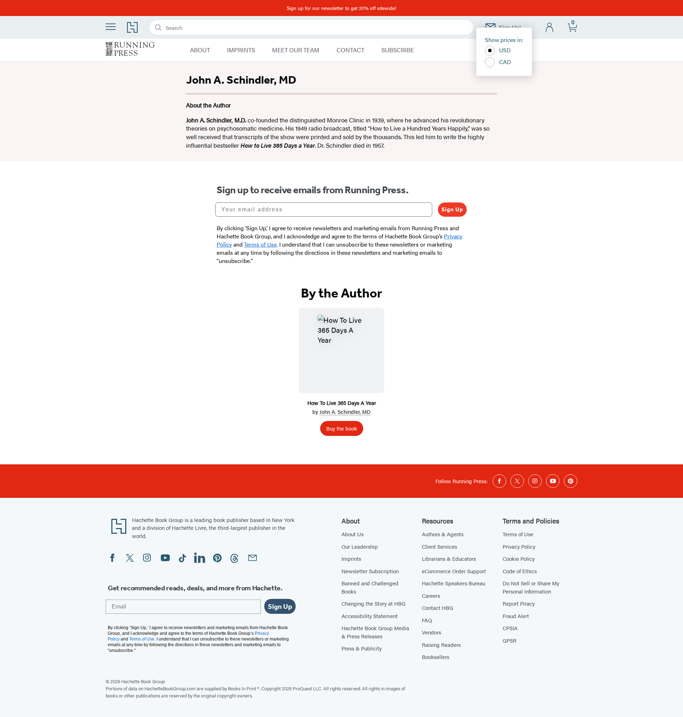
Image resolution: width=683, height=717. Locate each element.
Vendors (431, 632)
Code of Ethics (520, 571)
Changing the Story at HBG (374, 603)
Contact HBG (437, 607)
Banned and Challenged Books (370, 587)
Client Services (439, 546)
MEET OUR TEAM (295, 50)
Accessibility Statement (370, 616)
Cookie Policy (519, 558)
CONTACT (350, 50)
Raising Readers (441, 644)
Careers (431, 595)
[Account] (550, 27)
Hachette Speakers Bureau (453, 583)
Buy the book (341, 428)
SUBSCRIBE (397, 50)
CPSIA (510, 628)
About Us (353, 534)
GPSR (510, 640)
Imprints (351, 558)
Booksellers (435, 656)
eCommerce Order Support (454, 571)
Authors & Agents (443, 534)
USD (505, 50)
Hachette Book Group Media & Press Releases (375, 632)
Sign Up (452, 209)
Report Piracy (519, 603)
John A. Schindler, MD (345, 411)
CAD (505, 62)
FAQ (427, 620)
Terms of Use (518, 534)
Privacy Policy (519, 546)
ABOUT (200, 50)
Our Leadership (360, 546)
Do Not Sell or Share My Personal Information (531, 587)
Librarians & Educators (449, 558)
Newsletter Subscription (370, 571)
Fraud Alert (516, 616)
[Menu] (111, 26)
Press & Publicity (362, 648)
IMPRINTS (241, 50)
